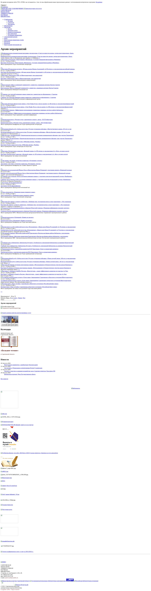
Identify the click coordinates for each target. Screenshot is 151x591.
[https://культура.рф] (17, 425)
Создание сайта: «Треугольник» (10, 589)
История (10, 21)
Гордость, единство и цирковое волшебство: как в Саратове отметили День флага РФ (29, 371)
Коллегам (7, 43)
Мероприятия (8, 25)
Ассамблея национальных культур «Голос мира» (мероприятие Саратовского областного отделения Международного (36, 280)
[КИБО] (3, 562)
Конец (20, 298)
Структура (11, 22)
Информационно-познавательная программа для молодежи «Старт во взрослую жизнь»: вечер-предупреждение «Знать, (36, 56)
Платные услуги (12, 30)
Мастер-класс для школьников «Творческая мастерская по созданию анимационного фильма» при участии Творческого (36, 138)
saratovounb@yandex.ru (11, 577)
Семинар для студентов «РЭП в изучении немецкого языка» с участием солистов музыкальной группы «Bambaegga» (36, 179)
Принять (3, 5)
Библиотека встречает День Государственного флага (19, 374)
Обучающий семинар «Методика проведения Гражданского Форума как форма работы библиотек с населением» (34, 236)
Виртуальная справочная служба (14, 40)
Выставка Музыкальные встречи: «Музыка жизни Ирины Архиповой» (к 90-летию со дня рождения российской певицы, (37, 72)
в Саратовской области (9, 352)
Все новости (4, 379)
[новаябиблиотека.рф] (7, 541)
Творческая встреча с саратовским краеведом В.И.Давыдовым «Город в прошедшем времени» (29, 252)
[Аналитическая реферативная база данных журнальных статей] (70, 581)
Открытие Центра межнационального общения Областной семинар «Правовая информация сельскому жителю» (34, 211)
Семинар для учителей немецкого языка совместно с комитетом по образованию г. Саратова (28, 97)
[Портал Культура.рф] (21, 584)
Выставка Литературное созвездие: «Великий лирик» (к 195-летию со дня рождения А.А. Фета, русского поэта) (34, 154)
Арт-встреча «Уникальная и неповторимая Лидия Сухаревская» (23, 368)
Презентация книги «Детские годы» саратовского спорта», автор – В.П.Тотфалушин (26, 122)
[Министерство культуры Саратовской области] (15, 581)
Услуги (10, 29)
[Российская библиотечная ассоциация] (86, 581)
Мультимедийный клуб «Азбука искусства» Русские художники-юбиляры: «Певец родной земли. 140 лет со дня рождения (37, 261)
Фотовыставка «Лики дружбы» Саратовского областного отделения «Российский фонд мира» (29, 287)
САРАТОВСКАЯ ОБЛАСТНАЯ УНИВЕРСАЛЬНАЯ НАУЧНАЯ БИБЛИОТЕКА (7, 13)
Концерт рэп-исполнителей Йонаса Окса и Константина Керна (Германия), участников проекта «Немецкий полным (35, 173)
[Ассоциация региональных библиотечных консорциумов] (48, 581)
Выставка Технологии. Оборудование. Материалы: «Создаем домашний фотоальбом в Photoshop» (30, 62)
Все (24, 298)
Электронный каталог (10, 37)
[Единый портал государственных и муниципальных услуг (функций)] (7, 584)
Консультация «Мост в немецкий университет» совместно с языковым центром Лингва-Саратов (29, 88)
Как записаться (12, 33)
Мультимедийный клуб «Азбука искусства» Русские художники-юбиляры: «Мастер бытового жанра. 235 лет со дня (35, 132)
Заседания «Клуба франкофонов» (11, 186)
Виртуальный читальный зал (12, 44)
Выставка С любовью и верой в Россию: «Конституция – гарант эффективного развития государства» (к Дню (33, 274)
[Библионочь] (75, 388)
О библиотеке (8, 19)
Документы (11, 24)
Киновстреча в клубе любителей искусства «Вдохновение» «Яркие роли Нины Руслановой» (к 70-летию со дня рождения (37, 230)
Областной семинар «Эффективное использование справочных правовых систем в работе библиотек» (31, 113)
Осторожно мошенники (15, 35)
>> (39, 58)
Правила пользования (14, 32)
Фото (5, 38)
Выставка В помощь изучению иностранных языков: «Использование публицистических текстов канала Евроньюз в (36, 268)
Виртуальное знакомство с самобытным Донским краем (21, 365)
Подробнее (99, 2)
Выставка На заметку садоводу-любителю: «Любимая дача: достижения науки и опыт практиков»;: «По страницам (35, 205)
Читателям (7, 27)
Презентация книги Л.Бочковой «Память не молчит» (16, 220)
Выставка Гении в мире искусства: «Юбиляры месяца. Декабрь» (20, 145)
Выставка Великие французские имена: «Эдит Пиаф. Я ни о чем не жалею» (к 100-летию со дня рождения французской (37, 107)
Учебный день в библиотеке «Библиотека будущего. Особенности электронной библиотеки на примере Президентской (36, 246)
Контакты (7, 41)
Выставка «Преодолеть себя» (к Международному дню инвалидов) (21, 78)
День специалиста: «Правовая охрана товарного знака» (17, 195)
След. (15, 298)
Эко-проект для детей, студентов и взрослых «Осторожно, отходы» (21, 163)
